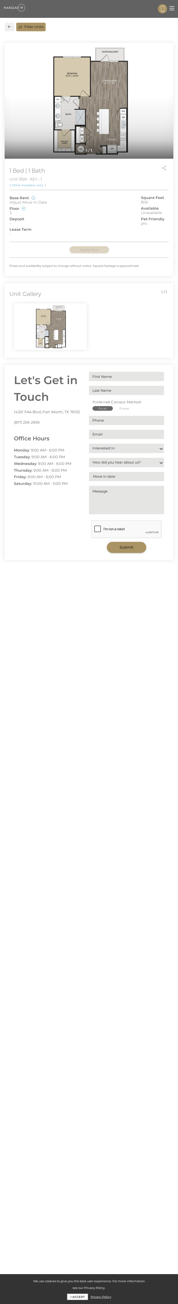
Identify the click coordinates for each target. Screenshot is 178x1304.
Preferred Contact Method (116, 402)
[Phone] (162, 8)
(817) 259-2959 (27, 422)
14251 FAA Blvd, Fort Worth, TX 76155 (47, 412)
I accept (77, 1297)
